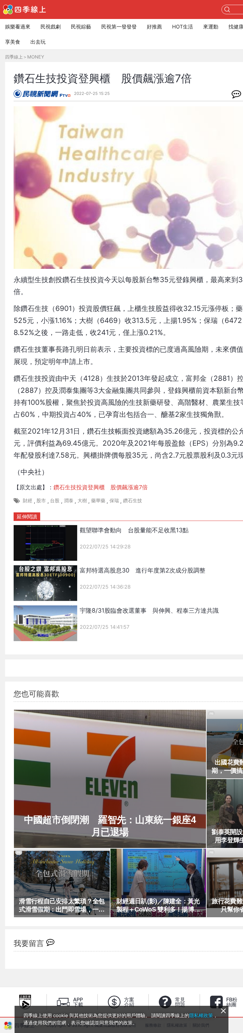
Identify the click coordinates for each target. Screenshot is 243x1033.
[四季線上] (24, 9)
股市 (41, 501)
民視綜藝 (81, 26)
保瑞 (114, 501)
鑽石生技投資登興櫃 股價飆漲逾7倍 (100, 487)
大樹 (82, 501)
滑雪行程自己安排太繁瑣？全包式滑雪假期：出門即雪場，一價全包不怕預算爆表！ (61, 905)
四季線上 (14, 56)
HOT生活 (182, 26)
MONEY (35, 56)
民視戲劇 (50, 26)
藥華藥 (98, 501)
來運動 (210, 26)
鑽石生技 (132, 501)
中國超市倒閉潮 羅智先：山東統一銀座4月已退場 (110, 825)
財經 (27, 501)
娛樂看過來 (17, 26)
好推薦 (154, 26)
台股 (54, 501)
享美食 (12, 42)
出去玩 (38, 42)
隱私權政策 (201, 1015)
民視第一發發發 (119, 26)
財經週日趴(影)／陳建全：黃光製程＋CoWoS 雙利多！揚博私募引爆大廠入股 (158, 905)
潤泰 (68, 501)
